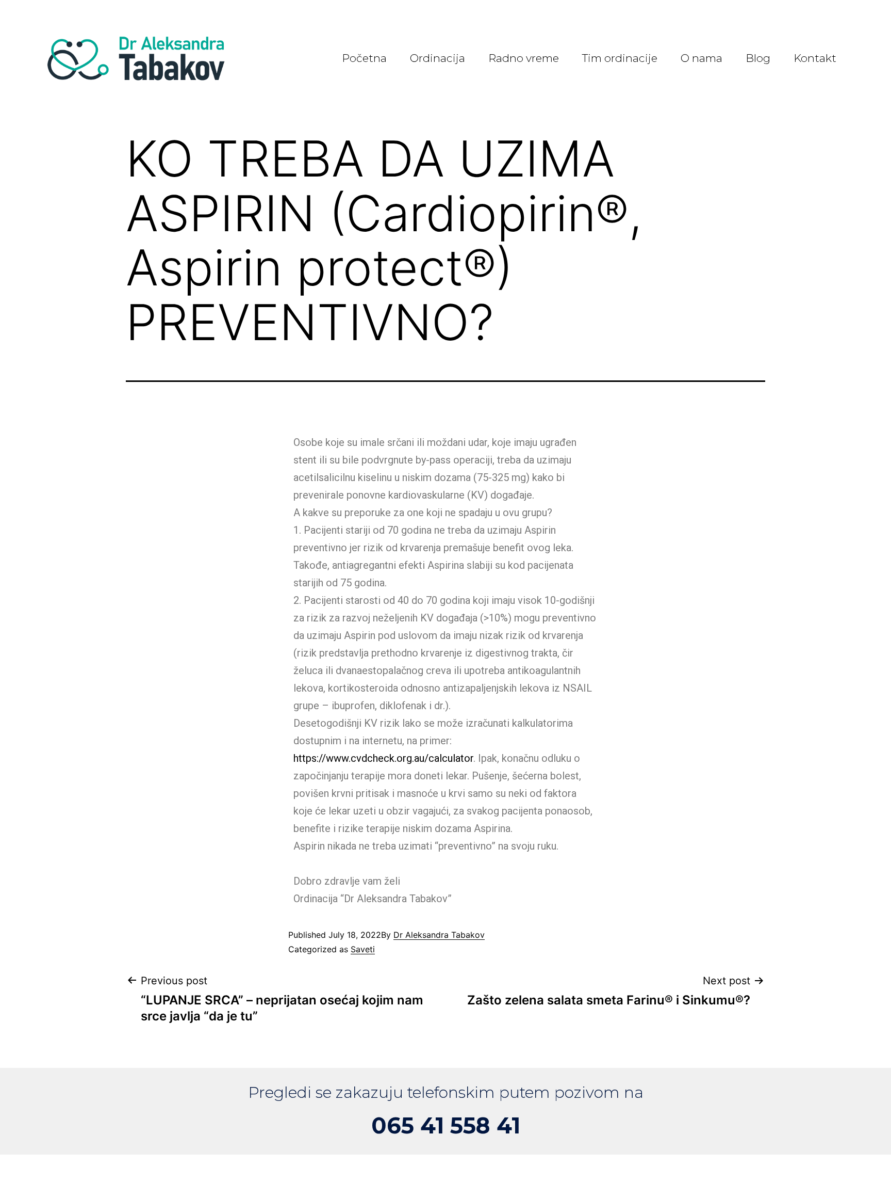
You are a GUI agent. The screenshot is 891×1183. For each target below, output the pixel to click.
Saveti (363, 949)
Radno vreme (523, 58)
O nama (701, 58)
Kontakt (815, 58)
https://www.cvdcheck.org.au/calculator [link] (383, 758)
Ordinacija (437, 58)
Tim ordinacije (619, 58)
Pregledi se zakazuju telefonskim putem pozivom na (446, 1092)
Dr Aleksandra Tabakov (439, 935)
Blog (758, 58)
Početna (364, 58)
